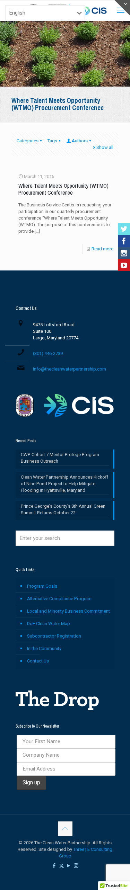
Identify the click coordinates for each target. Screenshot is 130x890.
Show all (104, 147)
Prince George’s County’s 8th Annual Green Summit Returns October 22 (63, 509)
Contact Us (38, 661)
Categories (27, 140)
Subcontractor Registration (54, 636)
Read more (102, 249)
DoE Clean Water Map (48, 623)
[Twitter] (124, 229)
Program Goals (42, 586)
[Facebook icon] (54, 866)
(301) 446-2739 (48, 353)
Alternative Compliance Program (59, 598)
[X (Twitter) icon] (61, 866)
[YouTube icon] (68, 866)
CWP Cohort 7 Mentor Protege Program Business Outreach (60, 457)
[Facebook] (124, 241)
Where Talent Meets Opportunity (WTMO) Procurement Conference (63, 189)
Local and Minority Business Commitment (68, 611)
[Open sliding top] (122, 8)
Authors (80, 140)
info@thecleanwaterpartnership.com (69, 369)
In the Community (44, 648)
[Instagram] (124, 253)
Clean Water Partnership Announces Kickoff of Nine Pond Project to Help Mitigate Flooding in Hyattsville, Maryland (64, 483)
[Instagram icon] (76, 866)
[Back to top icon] (65, 828)
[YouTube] (124, 265)
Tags (52, 140)
